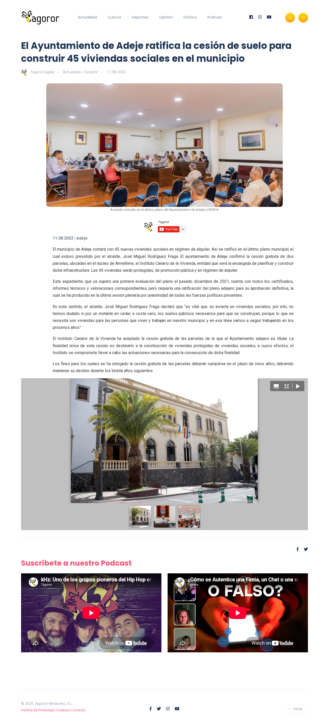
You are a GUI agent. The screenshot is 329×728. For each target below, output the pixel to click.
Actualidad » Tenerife (80, 72)
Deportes (140, 17)
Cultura (114, 17)
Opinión (166, 17)
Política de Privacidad (37, 710)
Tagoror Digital (42, 72)
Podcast (214, 17)
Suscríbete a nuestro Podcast (76, 563)
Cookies (62, 710)
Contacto (78, 710)
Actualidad (87, 17)
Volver (298, 709)
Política (190, 17)
